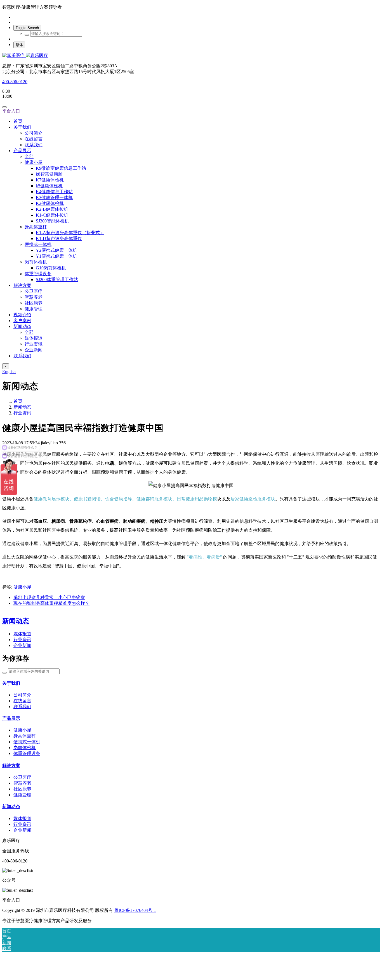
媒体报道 (22, 633)
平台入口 (11, 111)
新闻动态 (22, 407)
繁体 (19, 45)
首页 (17, 121)
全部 (29, 156)
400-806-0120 (14, 81)
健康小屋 (22, 587)
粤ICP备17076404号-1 (135, 910)
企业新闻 (22, 645)
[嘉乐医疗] (191, 56)
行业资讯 (22, 413)
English (9, 371)
